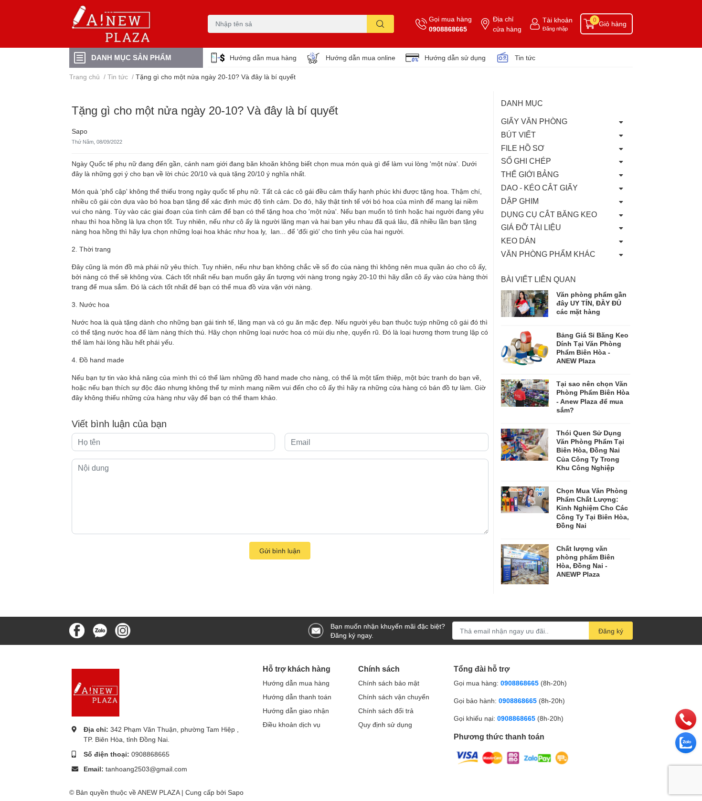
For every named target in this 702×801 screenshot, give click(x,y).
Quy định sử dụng (385, 724)
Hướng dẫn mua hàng (263, 57)
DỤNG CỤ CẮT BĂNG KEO (549, 214)
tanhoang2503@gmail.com (146, 769)
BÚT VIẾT (518, 134)
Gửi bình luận (279, 551)
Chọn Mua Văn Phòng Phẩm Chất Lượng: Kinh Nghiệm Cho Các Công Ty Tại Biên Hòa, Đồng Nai (592, 507)
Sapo (236, 792)
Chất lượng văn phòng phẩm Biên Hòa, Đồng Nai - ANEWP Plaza (585, 561)
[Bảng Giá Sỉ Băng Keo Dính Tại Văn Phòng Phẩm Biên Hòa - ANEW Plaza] (525, 348)
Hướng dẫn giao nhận (296, 710)
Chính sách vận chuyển (393, 697)
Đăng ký (610, 631)
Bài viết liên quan (538, 279)
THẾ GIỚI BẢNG (530, 174)
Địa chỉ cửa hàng (507, 24)
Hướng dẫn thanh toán (297, 697)
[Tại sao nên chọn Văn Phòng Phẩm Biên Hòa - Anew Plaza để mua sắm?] (525, 392)
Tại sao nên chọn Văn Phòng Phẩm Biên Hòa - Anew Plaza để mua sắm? (592, 396)
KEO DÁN (518, 240)
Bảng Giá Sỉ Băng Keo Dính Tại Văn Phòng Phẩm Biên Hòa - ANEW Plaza (592, 348)
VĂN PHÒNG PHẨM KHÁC (548, 253)
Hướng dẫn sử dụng (455, 57)
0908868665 (448, 29)
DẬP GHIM (520, 200)
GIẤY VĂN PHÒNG (534, 121)
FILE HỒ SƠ (522, 147)
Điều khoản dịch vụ (291, 724)
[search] (380, 24)
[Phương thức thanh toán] (512, 757)
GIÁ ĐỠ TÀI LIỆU (531, 227)
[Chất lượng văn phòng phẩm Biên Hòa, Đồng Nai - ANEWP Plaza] (525, 564)
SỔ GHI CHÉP (526, 160)
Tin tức (525, 57)
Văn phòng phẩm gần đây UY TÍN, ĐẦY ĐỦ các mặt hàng (591, 303)
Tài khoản (557, 20)
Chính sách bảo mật (388, 683)
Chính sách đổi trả (386, 710)
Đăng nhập (555, 28)
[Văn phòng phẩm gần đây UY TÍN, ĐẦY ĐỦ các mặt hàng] (525, 303)
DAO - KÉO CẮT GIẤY (539, 187)
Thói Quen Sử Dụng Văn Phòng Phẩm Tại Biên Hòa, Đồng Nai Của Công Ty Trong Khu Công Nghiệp (590, 450)
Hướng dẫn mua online (360, 57)
